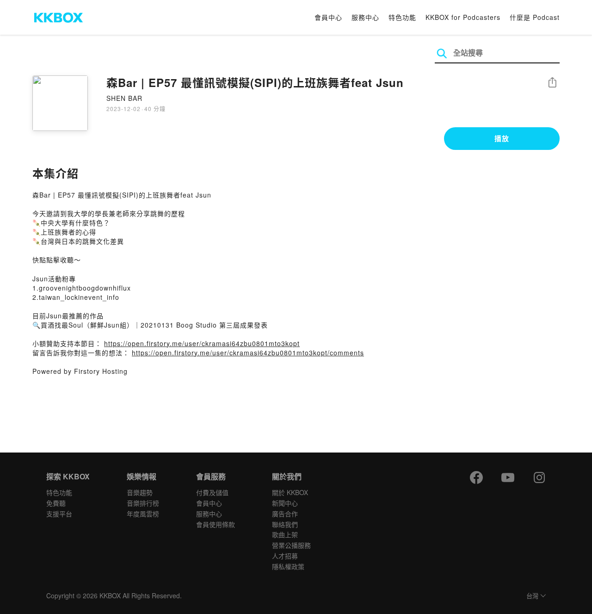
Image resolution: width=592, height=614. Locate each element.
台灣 (532, 596)
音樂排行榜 (143, 503)
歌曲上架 (285, 534)
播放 (501, 138)
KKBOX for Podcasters (463, 17)
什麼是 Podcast (535, 17)
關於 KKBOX (290, 492)
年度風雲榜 (143, 513)
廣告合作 (285, 513)
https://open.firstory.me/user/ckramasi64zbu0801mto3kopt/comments (248, 352)
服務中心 (365, 17)
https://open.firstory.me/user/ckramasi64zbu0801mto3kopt (202, 343)
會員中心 (328, 17)
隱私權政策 (288, 566)
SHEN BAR (124, 98)
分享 (552, 83)
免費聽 (56, 503)
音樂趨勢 (140, 492)
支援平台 (59, 513)
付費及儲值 (212, 492)
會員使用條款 (215, 524)
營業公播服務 (291, 545)
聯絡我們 (285, 524)
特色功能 (402, 17)
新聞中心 (285, 503)
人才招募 (285, 555)
